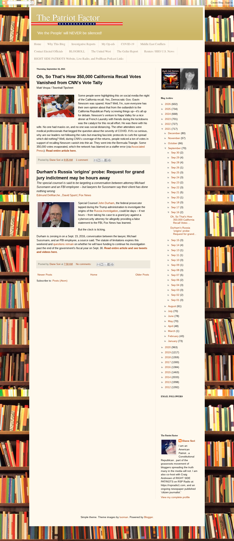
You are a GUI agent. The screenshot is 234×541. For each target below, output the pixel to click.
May (171, 321)
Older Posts (142, 274)
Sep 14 (175, 245)
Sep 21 (175, 192)
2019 (168, 352)
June (171, 316)
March (172, 331)
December (174, 133)
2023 (168, 119)
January (173, 341)
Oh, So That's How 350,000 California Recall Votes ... (182, 219)
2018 (168, 357)
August (172, 306)
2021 (168, 128)
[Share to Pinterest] (109, 160)
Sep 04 (175, 285)
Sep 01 (175, 300)
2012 (168, 387)
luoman (124, 517)
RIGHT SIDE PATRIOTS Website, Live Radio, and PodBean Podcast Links (78, 58)
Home (37, 44)
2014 (168, 377)
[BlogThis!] (99, 160)
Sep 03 (175, 289)
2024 (168, 113)
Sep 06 (175, 279)
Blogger (148, 517)
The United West (101, 51)
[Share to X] (102, 160)
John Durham (106, 203)
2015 (168, 372)
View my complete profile (175, 497)
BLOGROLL (77, 51)
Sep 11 (175, 255)
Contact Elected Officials (48, 51)
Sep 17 (175, 207)
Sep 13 (175, 250)
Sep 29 (175, 157)
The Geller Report (127, 51)
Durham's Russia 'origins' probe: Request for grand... (183, 230)
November (174, 138)
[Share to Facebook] (106, 160)
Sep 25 (175, 172)
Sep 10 (175, 260)
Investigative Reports (83, 44)
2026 (168, 104)
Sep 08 (175, 270)
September (175, 148)
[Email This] (95, 160)
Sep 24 (175, 177)
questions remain (63, 244)
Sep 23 (175, 182)
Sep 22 (175, 187)
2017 (168, 362)
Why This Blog (56, 44)
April (171, 326)
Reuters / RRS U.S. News (159, 51)
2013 (168, 382)
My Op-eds (108, 44)
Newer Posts (44, 274)
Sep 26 (175, 167)
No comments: (84, 264)
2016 (168, 367)
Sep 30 (175, 152)
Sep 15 (175, 240)
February (173, 336)
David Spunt (69, 195)
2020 (168, 347)
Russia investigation (106, 210)
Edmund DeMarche (48, 195)
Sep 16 (175, 212)
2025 (168, 108)
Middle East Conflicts (152, 44)
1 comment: (82, 160)
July (170, 311)
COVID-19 (127, 44)
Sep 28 (175, 162)
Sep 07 (175, 275)
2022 (168, 123)
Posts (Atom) (59, 280)
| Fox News (84, 195)
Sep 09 (175, 264)
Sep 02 (175, 294)
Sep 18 (175, 202)
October (173, 143)
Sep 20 (175, 197)
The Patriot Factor (68, 17)
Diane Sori (188, 440)
